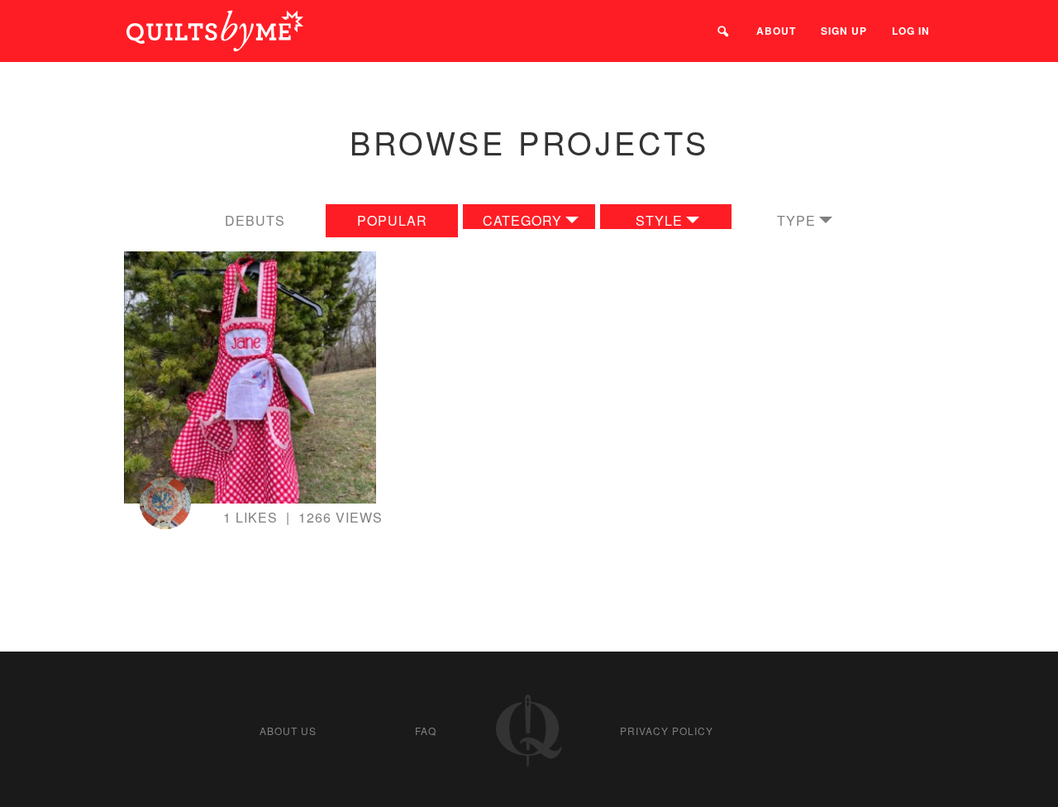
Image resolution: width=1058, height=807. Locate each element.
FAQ (425, 730)
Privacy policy (666, 730)
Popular (392, 220)
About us (288, 730)
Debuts (255, 220)
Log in (911, 30)
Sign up (844, 30)
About (776, 30)
